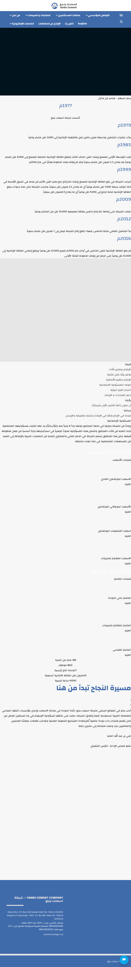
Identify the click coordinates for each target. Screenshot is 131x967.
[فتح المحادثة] (123, 959)
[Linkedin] (121, 15)
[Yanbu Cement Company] (64, 5)
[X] (121, 21)
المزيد (128, 484)
